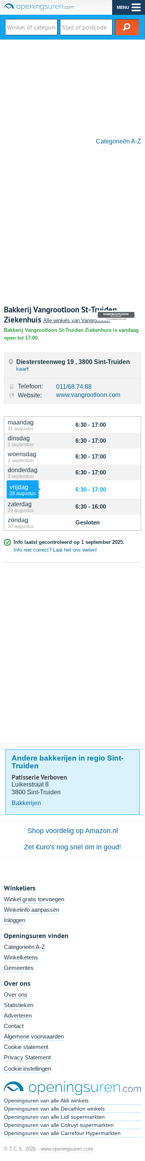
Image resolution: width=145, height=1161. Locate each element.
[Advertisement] (72, 85)
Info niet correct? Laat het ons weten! (55, 550)
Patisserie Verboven (39, 777)
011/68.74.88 (74, 386)
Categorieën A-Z (118, 141)
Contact (14, 1026)
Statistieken (18, 1005)
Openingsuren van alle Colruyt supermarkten (59, 1125)
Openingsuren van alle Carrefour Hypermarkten (62, 1133)
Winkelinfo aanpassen (31, 909)
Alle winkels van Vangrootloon (76, 320)
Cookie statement (26, 1047)
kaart (22, 369)
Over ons (15, 994)
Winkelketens (21, 957)
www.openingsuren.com (67, 1149)
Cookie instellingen (27, 1068)
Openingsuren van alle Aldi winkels (46, 1100)
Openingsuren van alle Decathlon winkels (54, 1109)
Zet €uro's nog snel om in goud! (72, 847)
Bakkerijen (26, 803)
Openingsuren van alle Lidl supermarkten (54, 1117)
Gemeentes (19, 967)
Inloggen (14, 920)
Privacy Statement (27, 1057)
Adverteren (18, 1015)
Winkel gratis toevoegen (34, 899)
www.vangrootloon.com (88, 395)
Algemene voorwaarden (34, 1036)
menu (123, 7)
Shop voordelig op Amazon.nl (72, 831)
